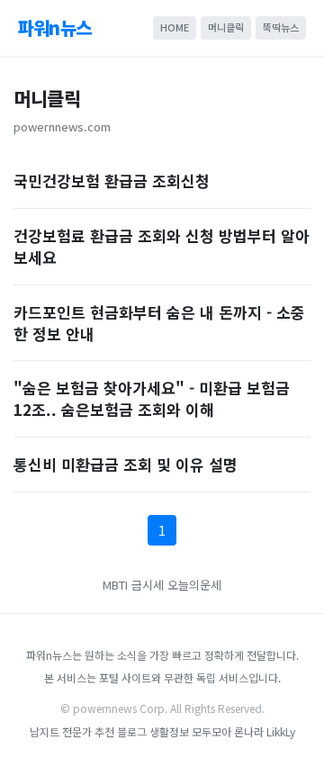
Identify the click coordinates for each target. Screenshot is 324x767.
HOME (174, 27)
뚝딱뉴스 (281, 27)
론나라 (249, 731)
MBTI (115, 584)
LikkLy (280, 731)
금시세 (149, 584)
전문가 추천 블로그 (104, 731)
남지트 (44, 731)
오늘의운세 (194, 584)
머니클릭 (226, 27)
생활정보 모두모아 (190, 731)
